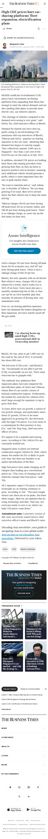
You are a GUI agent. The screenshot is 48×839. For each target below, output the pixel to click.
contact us (20, 820)
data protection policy (37, 824)
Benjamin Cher (17, 44)
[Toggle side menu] (3, 4)
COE (14, 549)
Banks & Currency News (30, 689)
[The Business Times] (21, 3)
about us (11, 820)
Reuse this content (12, 563)
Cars (5, 549)
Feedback (33, 563)
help (27, 820)
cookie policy (23, 824)
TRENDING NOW (10, 605)
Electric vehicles (28, 549)
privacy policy (35, 820)
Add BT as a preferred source (20, 38)
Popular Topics (9, 689)
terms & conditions (10, 824)
